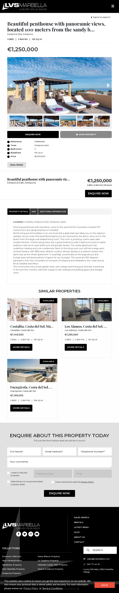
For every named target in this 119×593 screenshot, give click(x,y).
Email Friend (16, 165)
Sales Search (81, 517)
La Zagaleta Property (48, 560)
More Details (21, 347)
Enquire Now (98, 193)
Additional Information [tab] (53, 211)
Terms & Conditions (52, 588)
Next (104, 83)
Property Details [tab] (18, 211)
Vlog (77, 532)
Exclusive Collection (11, 556)
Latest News (81, 527)
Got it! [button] (105, 585)
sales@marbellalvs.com (98, 559)
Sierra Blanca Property (49, 556)
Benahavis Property (11, 565)
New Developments (12, 560)
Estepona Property (11, 573)
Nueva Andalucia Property (50, 569)
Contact (79, 542)
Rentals (78, 522)
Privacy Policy (31, 588)
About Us (79, 537)
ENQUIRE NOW (33, 134)
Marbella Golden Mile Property (52, 565)
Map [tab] (34, 211)
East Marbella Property (13, 569)
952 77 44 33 (93, 564)
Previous (16, 83)
